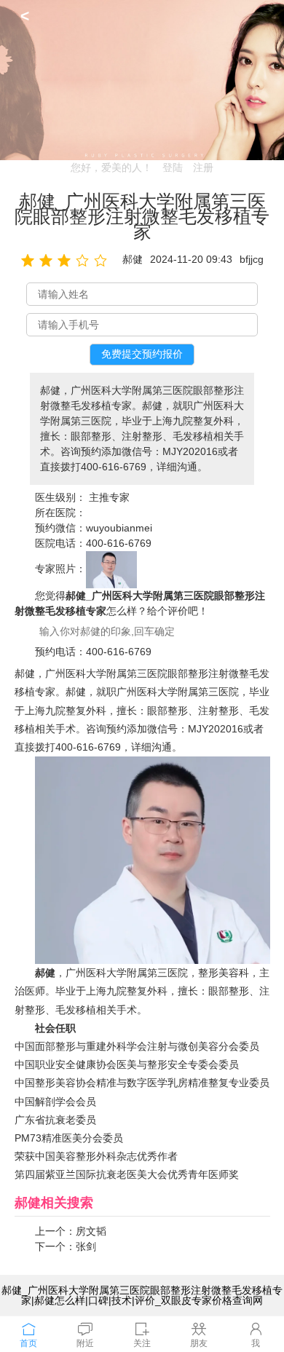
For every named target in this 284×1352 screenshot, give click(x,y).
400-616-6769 (118, 543)
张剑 (86, 1246)
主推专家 (109, 497)
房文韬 (91, 1231)
